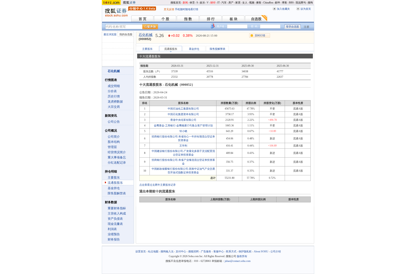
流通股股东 (115, 182)
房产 (231, 2)
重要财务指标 (117, 208)
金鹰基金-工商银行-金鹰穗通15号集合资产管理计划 (183, 125)
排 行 (211, 19)
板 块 (233, 19)
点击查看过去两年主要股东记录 (157, 184)
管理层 (112, 147)
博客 (284, 2)
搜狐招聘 (193, 251)
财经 (213, 2)
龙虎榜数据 (115, 101)
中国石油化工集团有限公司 (183, 108)
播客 (258, 2)
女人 (244, 2)
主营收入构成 (117, 213)
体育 (192, 2)
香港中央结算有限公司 (183, 119)
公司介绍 (275, 251)
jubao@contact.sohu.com (237, 261)
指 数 (188, 19)
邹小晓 (183, 131)
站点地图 (153, 251)
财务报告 (114, 239)
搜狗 (310, 2)
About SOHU (261, 251)
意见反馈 (169, 9)
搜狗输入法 (167, 251)
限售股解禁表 (117, 193)
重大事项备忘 (117, 157)
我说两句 (301, 2)
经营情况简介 (117, 152)
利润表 (112, 229)
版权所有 (242, 256)
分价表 (112, 91)
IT (218, 2)
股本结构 (114, 141)
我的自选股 (125, 34)
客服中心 (218, 251)
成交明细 (114, 86)
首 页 (142, 19)
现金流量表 (115, 224)
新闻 (185, 2)
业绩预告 (114, 234)
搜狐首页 (176, 2)
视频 (251, 2)
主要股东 (114, 177)
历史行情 (114, 96)
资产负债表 (115, 218)
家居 (237, 2)
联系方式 (231, 251)
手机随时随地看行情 (186, 9)
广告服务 (206, 251)
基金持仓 (114, 188)
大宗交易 (114, 106)
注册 (306, 26)
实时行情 (260, 35)
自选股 (256, 19)
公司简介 (114, 136)
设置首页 (140, 251)
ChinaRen (268, 2)
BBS (291, 2)
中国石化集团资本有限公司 (183, 114)
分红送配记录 (117, 162)
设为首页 (306, 8)
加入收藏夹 (283, 8)
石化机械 (146, 35)
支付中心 (181, 251)
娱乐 (202, 2)
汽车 (224, 2)
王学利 (183, 145)
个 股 (165, 19)
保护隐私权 (245, 251)
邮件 (277, 2)
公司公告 (114, 121)
